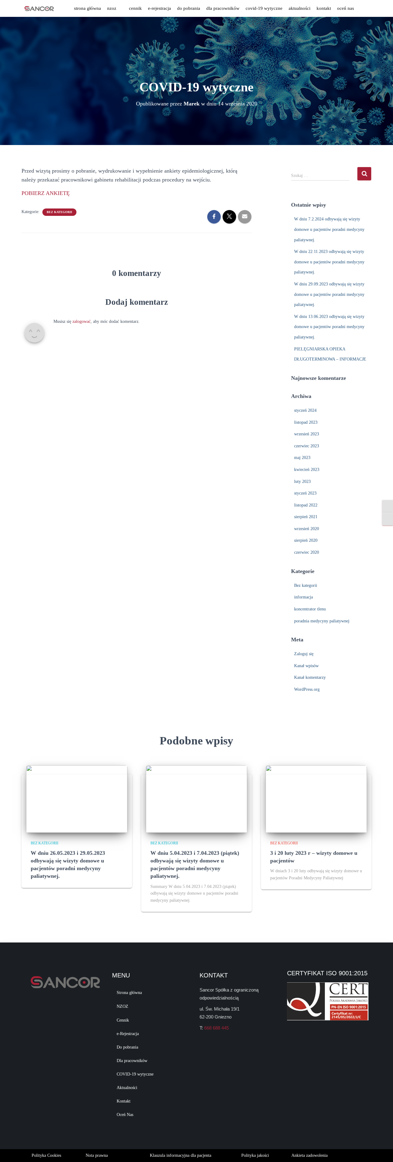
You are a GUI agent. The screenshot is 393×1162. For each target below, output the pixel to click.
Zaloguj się (303, 654)
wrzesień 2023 (306, 434)
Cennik (135, 8)
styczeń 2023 (305, 493)
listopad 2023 (305, 422)
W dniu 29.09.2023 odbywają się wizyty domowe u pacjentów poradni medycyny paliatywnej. (329, 294)
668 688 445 (216, 1027)
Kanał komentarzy (310, 677)
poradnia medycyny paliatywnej (321, 621)
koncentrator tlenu (310, 609)
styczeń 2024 (305, 410)
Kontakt (324, 8)
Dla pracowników (222, 8)
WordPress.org (307, 689)
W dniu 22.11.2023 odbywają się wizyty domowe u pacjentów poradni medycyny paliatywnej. (329, 261)
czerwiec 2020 (306, 552)
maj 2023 (302, 457)
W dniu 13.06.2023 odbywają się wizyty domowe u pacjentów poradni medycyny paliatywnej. (329, 326)
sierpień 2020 (305, 540)
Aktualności (299, 8)
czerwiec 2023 (306, 446)
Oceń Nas (345, 8)
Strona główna (87, 8)
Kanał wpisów (306, 665)
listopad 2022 (305, 505)
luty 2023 (302, 481)
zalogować (81, 321)
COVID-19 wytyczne (264, 8)
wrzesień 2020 (306, 528)
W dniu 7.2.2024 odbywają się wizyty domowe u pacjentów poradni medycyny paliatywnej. (329, 229)
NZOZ (111, 8)
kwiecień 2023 (306, 469)
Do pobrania (188, 8)
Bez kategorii (59, 212)
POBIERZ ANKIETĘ (45, 193)
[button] (115, 8)
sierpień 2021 (305, 516)
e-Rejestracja (159, 8)
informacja (303, 597)
